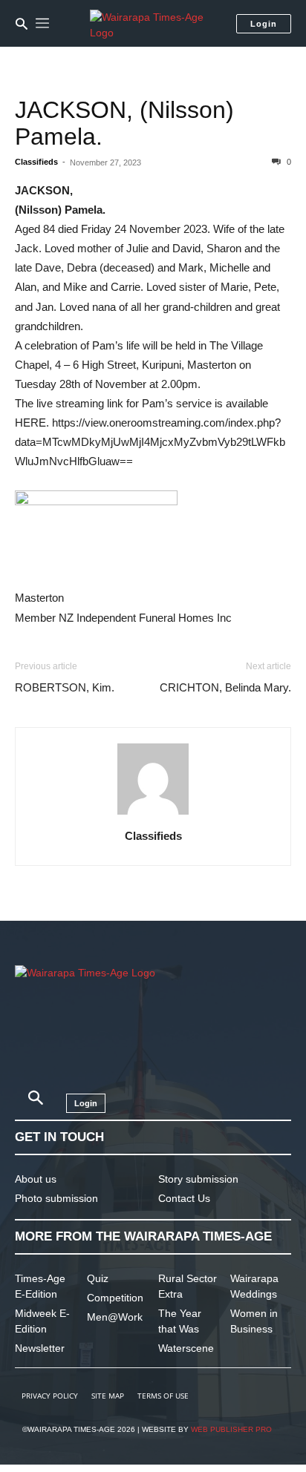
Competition (115, 1298)
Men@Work (115, 1317)
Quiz (97, 1278)
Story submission (198, 1179)
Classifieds (36, 161)
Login (263, 23)
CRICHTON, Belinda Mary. (225, 687)
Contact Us (184, 1198)
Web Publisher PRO (231, 1429)
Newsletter (40, 1348)
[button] (21, 23)
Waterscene (186, 1348)
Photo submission (56, 1198)
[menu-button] (42, 23)
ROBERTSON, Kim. (64, 687)
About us (35, 1179)
